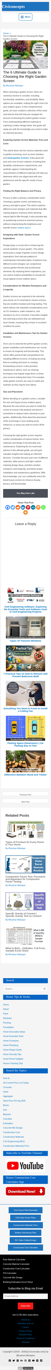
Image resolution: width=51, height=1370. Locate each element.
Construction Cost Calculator (16, 1269)
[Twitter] (12, 507)
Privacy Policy (25, 1331)
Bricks (6, 1105)
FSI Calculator (9, 1273)
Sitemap (25, 1342)
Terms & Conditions (25, 1338)
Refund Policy (25, 1335)
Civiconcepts (13, 6)
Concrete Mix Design (13, 1128)
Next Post (25, 802)
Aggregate (8, 1096)
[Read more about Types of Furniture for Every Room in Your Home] (25, 830)
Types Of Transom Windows (25, 641)
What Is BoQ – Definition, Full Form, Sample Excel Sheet (25, 949)
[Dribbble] (25, 1360)
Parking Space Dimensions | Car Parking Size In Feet (25, 744)
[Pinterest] (28, 507)
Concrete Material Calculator (16, 1264)
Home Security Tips (12, 1054)
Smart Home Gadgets (13, 1059)
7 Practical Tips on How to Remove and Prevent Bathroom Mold (25, 675)
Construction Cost (11, 1132)
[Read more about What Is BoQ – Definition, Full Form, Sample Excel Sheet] (25, 936)
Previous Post (25, 795)
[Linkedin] (23, 507)
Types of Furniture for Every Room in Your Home (24, 843)
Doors (6, 1005)
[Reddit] (18, 507)
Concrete (7, 1087)
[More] (25, 512)
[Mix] (38, 507)
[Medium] (37, 1360)
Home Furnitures (11, 1041)
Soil (5, 1110)
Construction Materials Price (16, 1146)
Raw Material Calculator (14, 1259)
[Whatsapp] (43, 507)
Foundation (8, 1027)
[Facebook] (7, 507)
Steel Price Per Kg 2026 (14, 1101)
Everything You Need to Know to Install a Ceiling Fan (25, 709)
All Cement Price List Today (16, 1083)
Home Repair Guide (12, 1050)
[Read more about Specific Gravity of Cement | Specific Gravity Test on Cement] (25, 901)
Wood (6, 1009)
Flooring (7, 1023)
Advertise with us (25, 1323)
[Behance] (21, 1360)
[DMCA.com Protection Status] (25, 1368)
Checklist (7, 1119)
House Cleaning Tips (13, 1063)
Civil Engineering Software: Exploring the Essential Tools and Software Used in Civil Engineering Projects (25, 609)
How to (6, 1078)
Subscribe (25, 1306)
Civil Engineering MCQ (14, 1141)
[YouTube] (33, 1360)
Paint (5, 1014)
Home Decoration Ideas (14, 1032)
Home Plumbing (10, 1045)
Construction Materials (13, 1137)
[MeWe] (33, 507)
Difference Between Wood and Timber (25, 774)
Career (25, 1327)
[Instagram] (17, 1360)
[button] (25, 1210)
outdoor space (23, 228)
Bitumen (7, 1114)
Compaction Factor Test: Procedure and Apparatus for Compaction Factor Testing (25, 879)
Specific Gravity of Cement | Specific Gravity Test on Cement (23, 914)
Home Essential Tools (13, 1036)
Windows (7, 1018)
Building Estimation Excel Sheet (18, 1282)
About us (25, 1320)
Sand (5, 1092)
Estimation (8, 1123)
